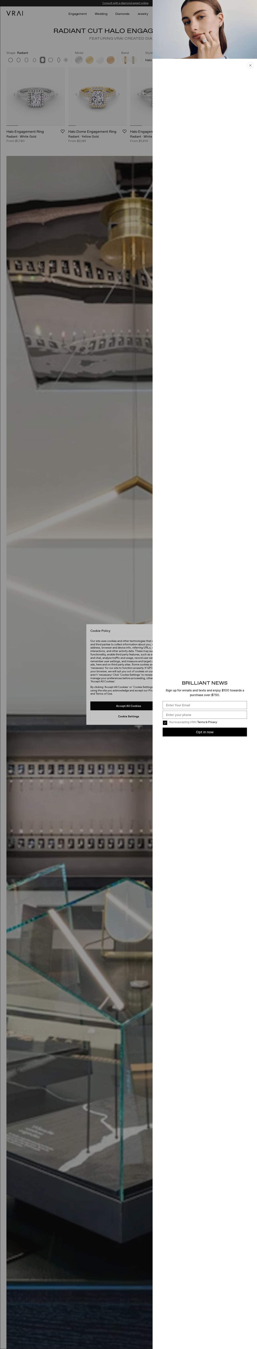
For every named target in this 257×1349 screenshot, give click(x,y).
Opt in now (205, 731)
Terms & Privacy (207, 722)
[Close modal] (128, 674)
